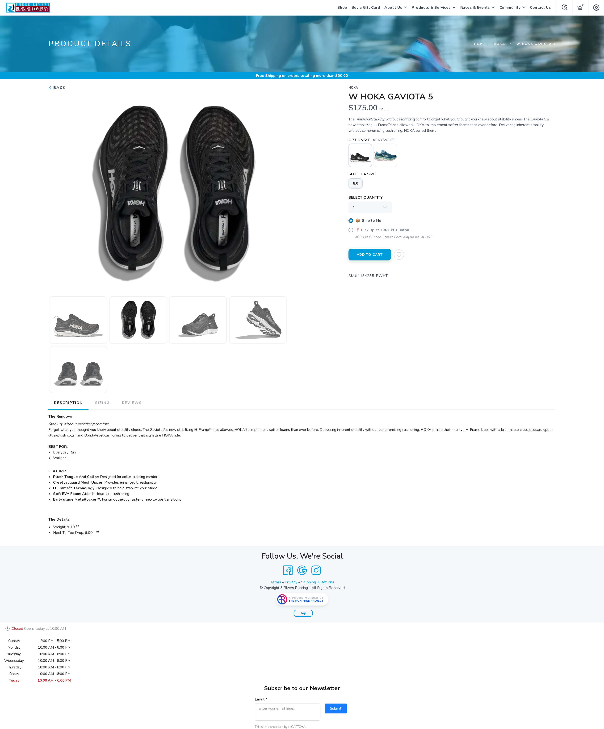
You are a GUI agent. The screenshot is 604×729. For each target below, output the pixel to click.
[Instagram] (316, 570)
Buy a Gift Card (366, 7)
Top (303, 613)
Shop (342, 7)
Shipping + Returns (317, 582)
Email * (261, 699)
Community (510, 7)
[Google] (302, 570)
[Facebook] (288, 570)
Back (59, 87)
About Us (393, 7)
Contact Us (540, 7)
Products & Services (431, 7)
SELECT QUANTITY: (365, 197)
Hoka (499, 44)
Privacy (291, 582)
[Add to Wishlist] (399, 254)
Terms (275, 582)
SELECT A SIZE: (362, 174)
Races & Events (475, 7)
